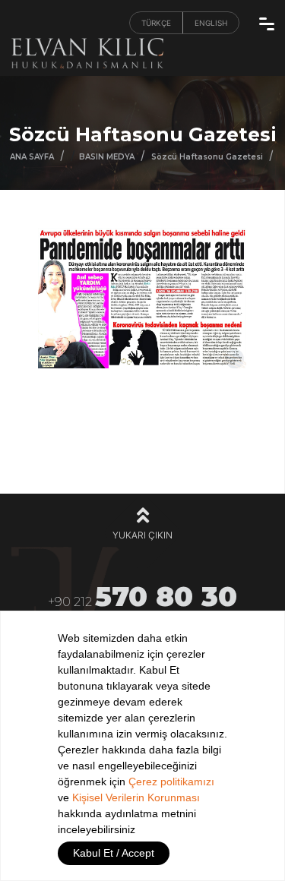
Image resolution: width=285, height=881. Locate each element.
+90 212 (142, 599)
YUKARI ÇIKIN (142, 535)
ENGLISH (211, 22)
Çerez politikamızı (171, 781)
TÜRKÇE (156, 22)
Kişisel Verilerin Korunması (136, 797)
